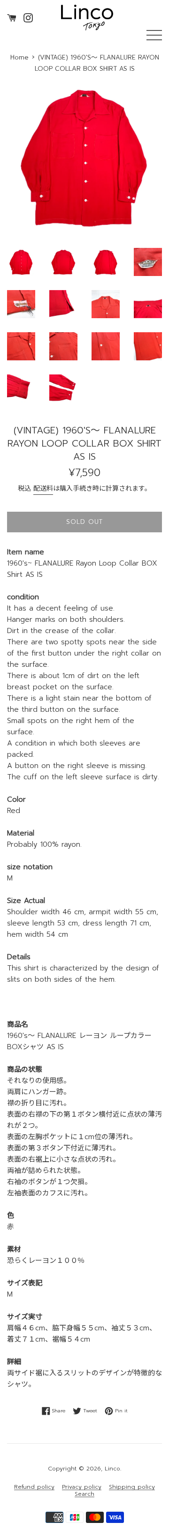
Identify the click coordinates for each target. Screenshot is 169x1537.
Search (84, 1494)
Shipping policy (132, 1487)
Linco (112, 1468)
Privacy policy (81, 1487)
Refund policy (34, 1487)
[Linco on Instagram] (28, 17)
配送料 (43, 488)
